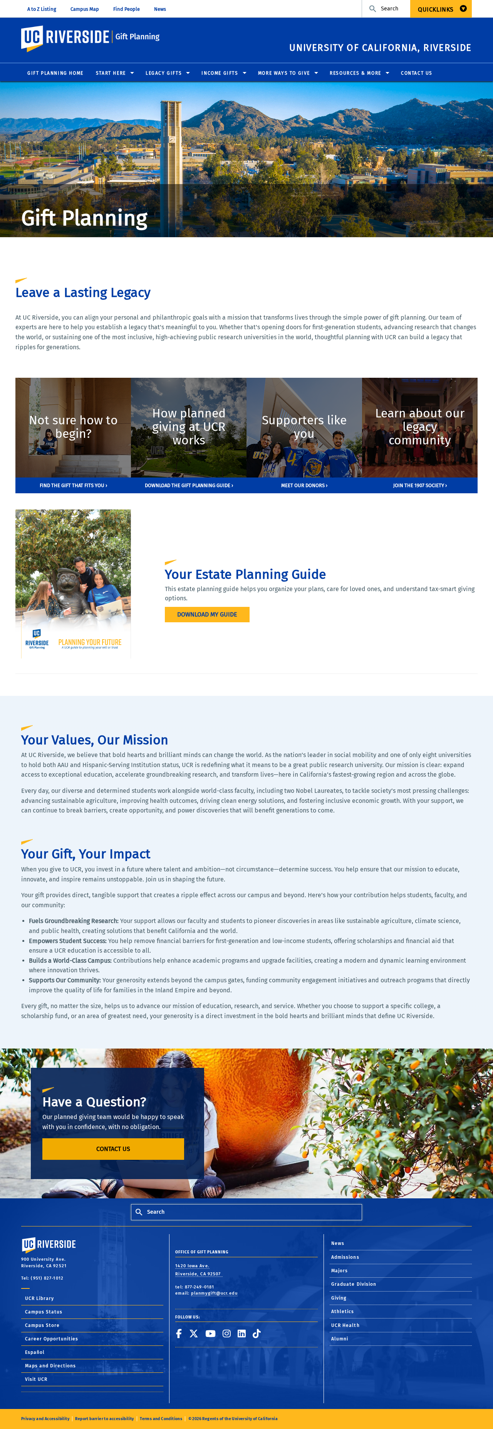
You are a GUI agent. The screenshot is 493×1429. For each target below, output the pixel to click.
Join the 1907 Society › (420, 485)
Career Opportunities (51, 1339)
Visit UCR (36, 1379)
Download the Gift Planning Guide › (189, 485)
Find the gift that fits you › (73, 485)
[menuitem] (441, 9)
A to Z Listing (41, 9)
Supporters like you (304, 427)
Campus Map (84, 9)
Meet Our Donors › (304, 485)
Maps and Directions (50, 1366)
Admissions (345, 1257)
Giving (339, 1298)
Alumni (340, 1339)
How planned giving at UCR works (189, 427)
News (160, 9)
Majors (339, 1270)
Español (35, 1352)
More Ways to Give (284, 73)
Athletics (342, 1311)
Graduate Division (354, 1284)
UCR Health (345, 1325)
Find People (126, 9)
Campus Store (42, 1325)
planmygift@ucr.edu (214, 1293)
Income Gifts (219, 73)
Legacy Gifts (164, 73)
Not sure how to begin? (73, 427)
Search (388, 8)
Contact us (113, 1149)
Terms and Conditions (161, 1418)
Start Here (111, 73)
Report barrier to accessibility (104, 1418)
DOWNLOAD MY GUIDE (207, 614)
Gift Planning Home (55, 73)
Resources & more (355, 73)
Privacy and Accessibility (45, 1418)
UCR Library (39, 1298)
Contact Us (417, 73)
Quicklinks (436, 9)
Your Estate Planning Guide (245, 574)
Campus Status (43, 1312)
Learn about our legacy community (419, 427)
